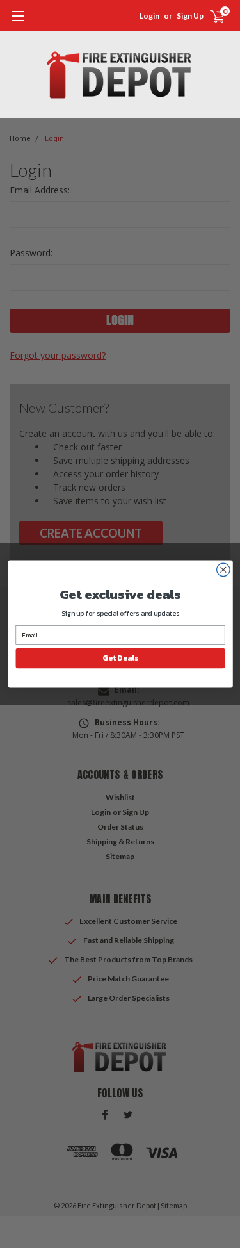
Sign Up (190, 16)
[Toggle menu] (17, 22)
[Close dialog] (223, 570)
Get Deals (120, 658)
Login (149, 16)
